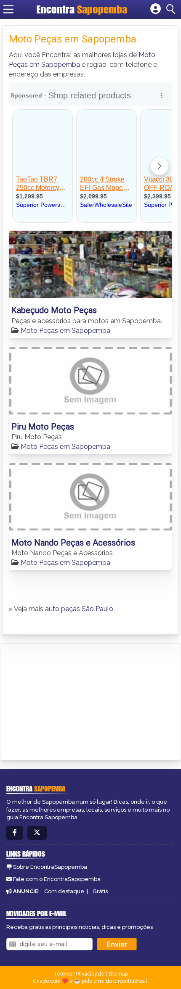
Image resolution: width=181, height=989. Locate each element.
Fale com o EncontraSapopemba (57, 879)
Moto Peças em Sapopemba (65, 331)
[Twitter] (37, 833)
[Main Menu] (8, 9)
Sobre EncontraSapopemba (50, 867)
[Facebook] (14, 833)
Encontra (82, 9)
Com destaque (64, 891)
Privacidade (90, 974)
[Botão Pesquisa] (172, 9)
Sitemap (118, 974)
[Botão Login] (155, 9)
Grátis (100, 891)
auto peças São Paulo (79, 609)
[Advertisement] (70, 700)
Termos (62, 974)
